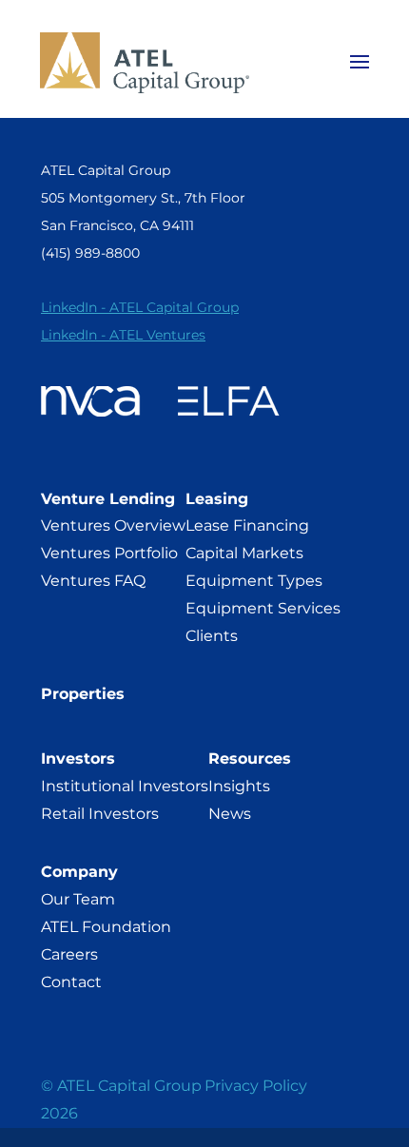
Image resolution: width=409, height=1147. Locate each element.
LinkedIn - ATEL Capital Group (140, 307)
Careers (69, 954)
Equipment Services (263, 608)
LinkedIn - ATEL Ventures (123, 334)
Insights (239, 786)
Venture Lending (108, 499)
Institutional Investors (124, 786)
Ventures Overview (113, 525)
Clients (211, 636)
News (229, 814)
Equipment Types (253, 581)
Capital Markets (244, 553)
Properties (83, 694)
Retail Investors (100, 814)
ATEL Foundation (106, 927)
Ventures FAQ (93, 581)
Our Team (78, 899)
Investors (78, 758)
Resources (249, 758)
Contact (71, 982)
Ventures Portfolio (109, 553)
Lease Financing (247, 525)
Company (79, 872)
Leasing (216, 499)
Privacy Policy (255, 1086)
